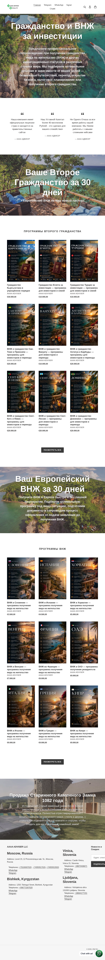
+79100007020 (25, 867)
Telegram (12, 873)
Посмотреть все (52, 450)
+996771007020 (26, 887)
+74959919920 (52, 867)
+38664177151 (81, 893)
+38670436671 (81, 866)
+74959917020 (39, 867)
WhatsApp (13, 870)
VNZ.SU (95, 949)
